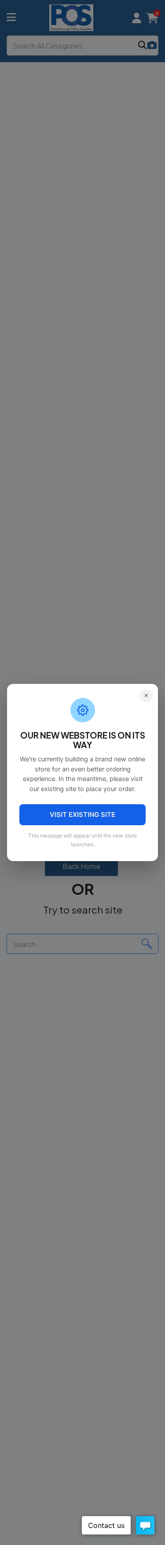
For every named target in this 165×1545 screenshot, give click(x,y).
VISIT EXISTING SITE (82, 814)
